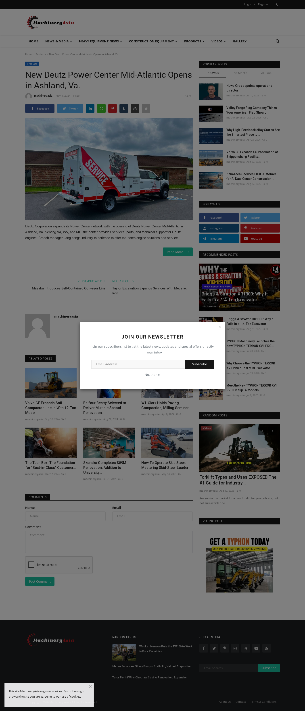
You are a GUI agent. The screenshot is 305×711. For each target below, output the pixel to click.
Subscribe (199, 364)
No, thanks (153, 374)
